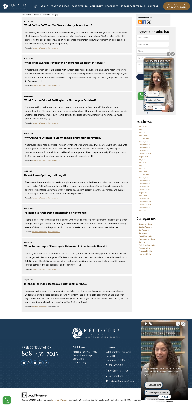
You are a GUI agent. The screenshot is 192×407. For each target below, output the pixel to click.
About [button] (44, 6)
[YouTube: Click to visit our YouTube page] (34, 362)
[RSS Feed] (140, 22)
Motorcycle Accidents (39, 48)
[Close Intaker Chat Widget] (183, 324)
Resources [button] (111, 6)
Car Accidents (144, 230)
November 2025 (145, 148)
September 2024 (145, 190)
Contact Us (78, 358)
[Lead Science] (34, 395)
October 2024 (144, 187)
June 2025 (143, 163)
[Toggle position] (178, 324)
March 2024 (143, 196)
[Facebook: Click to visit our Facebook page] (23, 362)
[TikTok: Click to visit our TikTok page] (46, 362)
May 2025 (142, 166)
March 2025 (143, 172)
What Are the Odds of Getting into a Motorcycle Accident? (60, 100)
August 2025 (143, 157)
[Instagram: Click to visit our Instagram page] (40, 362)
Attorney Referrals (133, 6)
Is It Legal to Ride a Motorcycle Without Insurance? (55, 283)
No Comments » (54, 48)
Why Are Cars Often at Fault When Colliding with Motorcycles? (62, 137)
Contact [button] (153, 6)
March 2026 (143, 136)
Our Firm (142, 242)
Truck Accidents (145, 254)
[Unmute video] (146, 324)
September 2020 (145, 205)
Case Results (80, 6)
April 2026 (142, 133)
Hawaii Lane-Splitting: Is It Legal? (45, 175)
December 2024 (145, 181)
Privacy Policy (79, 362)
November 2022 (145, 202)
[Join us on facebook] (144, 22)
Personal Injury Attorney (84, 351)
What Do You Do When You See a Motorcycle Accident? (58, 25)
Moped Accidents (145, 236)
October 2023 (144, 199)
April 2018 (142, 211)
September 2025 (145, 154)
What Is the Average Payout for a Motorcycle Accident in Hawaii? (64, 62)
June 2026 (143, 127)
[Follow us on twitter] (149, 22)
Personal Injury (144, 248)
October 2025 (144, 151)
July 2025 (142, 160)
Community (96, 6)
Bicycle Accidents (145, 224)
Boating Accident (145, 227)
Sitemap (55, 400)
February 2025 (144, 175)
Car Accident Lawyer (82, 355)
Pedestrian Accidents (147, 245)
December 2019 (144, 208)
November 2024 (145, 184)
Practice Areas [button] (60, 6)
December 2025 (145, 145)
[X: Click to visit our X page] (29, 362)
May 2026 (142, 130)
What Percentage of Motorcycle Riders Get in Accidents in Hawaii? (65, 246)
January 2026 (144, 142)
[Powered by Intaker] (170, 401)
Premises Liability (145, 251)
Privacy (63, 400)
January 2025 (144, 178)
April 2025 (142, 169)
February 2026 (144, 139)
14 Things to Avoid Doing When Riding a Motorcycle (55, 212)
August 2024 (143, 193)
